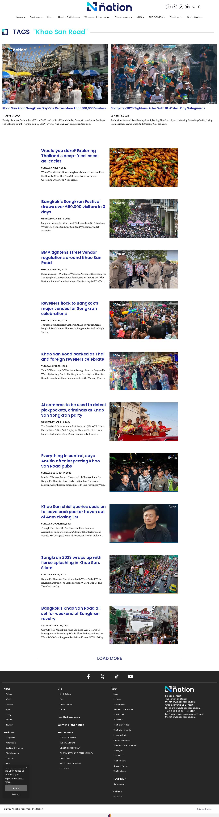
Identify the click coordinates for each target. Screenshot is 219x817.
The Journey (122, 17)
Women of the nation (97, 17)
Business (35, 17)
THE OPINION (156, 17)
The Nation (37, 808)
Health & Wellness (69, 17)
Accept (16, 788)
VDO (139, 17)
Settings (16, 794)
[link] (55, 88)
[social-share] (168, 6)
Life (49, 17)
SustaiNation (194, 17)
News (20, 17)
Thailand (175, 17)
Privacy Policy (204, 809)
